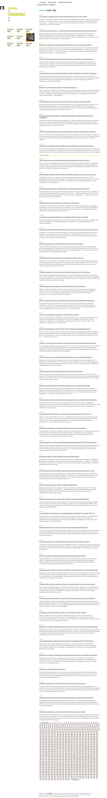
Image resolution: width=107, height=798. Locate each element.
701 (43, 776)
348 (55, 747)
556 (49, 764)
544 (74, 762)
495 (55, 759)
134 (43, 731)
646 (66, 771)
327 (55, 746)
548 (86, 762)
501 (72, 759)
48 (82, 724)
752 (69, 779)
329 (60, 746)
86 (40, 727)
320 (94, 744)
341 (94, 746)
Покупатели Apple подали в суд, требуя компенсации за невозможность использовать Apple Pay (68, 30)
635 (94, 769)
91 (50, 727)
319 (91, 744)
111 (40, 729)
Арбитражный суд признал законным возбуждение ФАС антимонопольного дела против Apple (67, 174)
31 (46, 724)
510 (97, 759)
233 (86, 737)
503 (77, 759)
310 (66, 744)
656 (94, 771)
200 (52, 736)
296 (86, 742)
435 (63, 754)
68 (63, 726)
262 (49, 741)
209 (77, 736)
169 (83, 732)
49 (84, 724)
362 (94, 747)
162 (63, 732)
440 (77, 754)
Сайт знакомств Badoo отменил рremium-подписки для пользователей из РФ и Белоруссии (66, 641)
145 (74, 731)
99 (67, 727)
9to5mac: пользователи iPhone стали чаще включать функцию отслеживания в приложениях (66, 300)
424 (91, 752)
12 (66, 722)
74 (75, 726)
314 (77, 744)
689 (69, 774)
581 (60, 766)
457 (66, 756)
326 (52, 746)
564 (72, 764)
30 (44, 724)
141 (63, 731)
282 (46, 742)
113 (46, 729)
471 (46, 757)
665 (60, 772)
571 (91, 764)
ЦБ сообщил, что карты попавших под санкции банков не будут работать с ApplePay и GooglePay (68, 655)
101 (73, 727)
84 (96, 726)
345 (46, 747)
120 (65, 729)
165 (72, 732)
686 (60, 774)
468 (97, 756)
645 (63, 771)
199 (49, 736)
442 (83, 754)
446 (94, 754)
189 (80, 734)
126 (82, 729)
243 (55, 739)
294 (80, 742)
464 (86, 756)
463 (83, 756)
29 (42, 724)
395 (69, 751)
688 (66, 774)
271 (74, 741)
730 (66, 777)
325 (49, 746)
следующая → (75, 779)
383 (94, 749)
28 (40, 724)
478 (66, 757)
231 (80, 737)
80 (88, 726)
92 (53, 727)
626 (69, 769)
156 (46, 732)
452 (52, 756)
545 (77, 762)
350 (60, 747)
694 (83, 774)
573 (97, 764)
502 (74, 759)
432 (55, 754)
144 (72, 731)
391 (57, 751)
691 (74, 774)
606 (72, 767)
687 (63, 774)
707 (60, 776)
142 (66, 731)
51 (88, 724)
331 (66, 746)
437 (69, 754)
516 (55, 761)
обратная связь (52, 2)
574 (40, 766)
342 (97, 746)
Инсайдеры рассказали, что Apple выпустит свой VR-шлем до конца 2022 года (62, 683)
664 (57, 772)
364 (40, 749)
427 (40, 754)
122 (70, 729)
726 (55, 777)
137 (52, 731)
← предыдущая (43, 722)
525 (80, 761)
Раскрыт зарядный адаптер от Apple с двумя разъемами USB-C (58, 485)
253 (83, 739)
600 (55, 767)
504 (80, 759)
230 (77, 737)
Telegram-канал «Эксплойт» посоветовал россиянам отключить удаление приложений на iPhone (68, 400)
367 (49, 749)
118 (59, 729)
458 (69, 756)
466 (91, 756)
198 (46, 736)
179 (52, 734)
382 (91, 749)
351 (63, 747)
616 (40, 769)
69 (65, 726)
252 (80, 739)
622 (57, 769)
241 (49, 739)
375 (72, 749)
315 (80, 744)
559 (57, 764)
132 (99, 729)
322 (40, 746)
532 (40, 762)
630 (80, 769)
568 (83, 764)
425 (94, 752)
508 (91, 759)
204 (63, 736)
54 (94, 724)
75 (78, 726)
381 (88, 749)
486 (88, 757)
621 (55, 769)
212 (86, 736)
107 (90, 727)
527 (86, 761)
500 (69, 759)
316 (83, 744)
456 (63, 756)
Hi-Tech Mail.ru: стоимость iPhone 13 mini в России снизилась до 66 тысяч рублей (63, 16)
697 (91, 774)
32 (48, 724)
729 (63, 777)
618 (46, 769)
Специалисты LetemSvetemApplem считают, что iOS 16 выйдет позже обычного (63, 612)
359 (86, 747)
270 (72, 741)
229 (74, 737)
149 (86, 731)
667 (66, 772)
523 (74, 761)
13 (68, 722)
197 (43, 736)
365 (43, 749)
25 (93, 722)
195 (97, 734)
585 (72, 766)
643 (57, 771)
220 (49, 737)
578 (52, 766)
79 (86, 726)
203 (60, 736)
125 (79, 729)
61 (48, 726)
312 (71, 744)
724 (49, 777)
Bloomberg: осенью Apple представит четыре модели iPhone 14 (58, 87)
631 (83, 769)
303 (46, 744)
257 (94, 739)
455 (60, 756)
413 (60, 752)
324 (46, 746)
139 (57, 731)
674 (86, 772)
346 (49, 747)
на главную (43, 2)
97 (63, 727)
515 (52, 761)
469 (40, 757)
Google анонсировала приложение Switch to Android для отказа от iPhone (61, 371)
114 (49, 729)
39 (63, 724)
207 (72, 736)
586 (74, 766)
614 (94, 767)
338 (86, 746)
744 (46, 779)
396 (72, 751)
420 (80, 752)
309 (63, 744)
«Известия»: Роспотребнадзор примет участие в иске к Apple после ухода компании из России (67, 343)
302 (43, 744)
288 (63, 742)
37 (59, 724)
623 (60, 769)
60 (46, 726)
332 (69, 746)
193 (91, 734)
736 (83, 777)
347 (52, 747)
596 (43, 767)
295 (83, 742)
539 (60, 762)
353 (69, 747)
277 (91, 741)
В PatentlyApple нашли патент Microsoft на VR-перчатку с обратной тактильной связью (65, 101)
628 (74, 769)
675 (88, 772)
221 (52, 737)
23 (89, 722)
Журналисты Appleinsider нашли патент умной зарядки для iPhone (59, 314)
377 (77, 749)
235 (91, 737)
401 (86, 751)
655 (91, 771)
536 (52, 762)
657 (97, 771)
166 (74, 732)
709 (66, 776)
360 (88, 747)
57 (40, 726)
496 (57, 759)
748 (57, 779)
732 (72, 777)
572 (94, 764)
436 (66, 754)
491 (43, 759)
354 (72, 747)
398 (77, 751)
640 (49, 771)
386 (43, 751)
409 (49, 752)
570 (88, 764)
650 (77, 771)
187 (74, 734)
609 (80, 767)
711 (72, 776)
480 (72, 757)
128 (87, 729)
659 (43, 772)
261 (46, 741)
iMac (54, 10)
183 (63, 734)
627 (72, 769)
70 (67, 726)
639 (46, 771)
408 (46, 752)
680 (43, 774)
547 (83, 762)
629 (77, 769)
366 (46, 749)
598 (49, 767)
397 (74, 751)
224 (60, 737)
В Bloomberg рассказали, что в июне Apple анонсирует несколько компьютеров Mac (64, 499)
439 (74, 754)
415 (66, 752)
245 (60, 739)
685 (57, 774)
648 (72, 771)
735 (80, 777)
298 (91, 742)
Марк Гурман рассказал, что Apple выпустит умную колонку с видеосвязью (61, 244)
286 (57, 742)
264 (55, 741)
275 (86, 741)
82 (92, 726)
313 (74, 744)
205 (66, 736)
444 (88, 754)
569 (86, 764)
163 (66, 732)
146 (77, 731)
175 (40, 734)
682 (49, 774)
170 (86, 732)
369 (55, 749)
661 (49, 772)
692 (77, 774)
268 (66, 741)
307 (57, 744)
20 (83, 722)
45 (75, 724)
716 (86, 776)
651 (80, 771)
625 (66, 769)
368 (52, 749)
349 (57, 747)
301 (40, 744)
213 (88, 736)
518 (60, 761)
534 (46, 762)
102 (75, 727)
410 (52, 752)
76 (80, 726)
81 (90, 726)
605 (69, 767)
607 (74, 767)
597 (46, 767)
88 (44, 727)
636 (97, 769)
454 (57, 756)
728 (60, 777)
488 (94, 757)
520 (66, 761)
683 (52, 774)
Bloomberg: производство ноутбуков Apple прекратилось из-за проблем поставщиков (64, 385)
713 (77, 776)
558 (55, 764)
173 (94, 732)
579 (55, 766)
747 (55, 779)
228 (72, 737)
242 (52, 739)
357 (80, 747)
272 (77, 741)
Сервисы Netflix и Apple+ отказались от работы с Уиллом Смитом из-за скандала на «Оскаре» (67, 584)
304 (49, 744)
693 (80, 774)
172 (91, 732)
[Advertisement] (69, 786)
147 (80, 731)
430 (49, 754)
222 (55, 737)
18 (79, 722)
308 (60, 744)
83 (94, 726)
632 (86, 769)
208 (74, 736)
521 (69, 761)
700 (40, 776)
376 (74, 749)
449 (43, 756)
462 (80, 756)
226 (66, 737)
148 (83, 731)
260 (43, 741)
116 (54, 729)
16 (75, 722)
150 (88, 731)
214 (91, 736)
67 (61, 726)
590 (86, 766)
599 (52, 767)
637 (40, 771)
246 (63, 739)
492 (46, 759)
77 (82, 726)
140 (60, 731)
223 (57, 737)
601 (57, 767)
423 (88, 752)
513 (46, 761)
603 (63, 767)
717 (88, 776)
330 (63, 746)
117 (57, 729)
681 (46, 774)
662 (52, 772)
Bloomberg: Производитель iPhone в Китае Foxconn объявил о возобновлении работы (65, 329)
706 (57, 776)
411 (55, 752)
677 (94, 772)
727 (57, 777)
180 (55, 734)
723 (46, 777)
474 (55, 757)
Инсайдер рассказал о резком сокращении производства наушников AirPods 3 (62, 556)
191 (86, 734)
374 (69, 749)
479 (69, 757)
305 (52, 744)
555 (46, 764)
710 (69, 776)
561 (63, 764)
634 (91, 769)
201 (55, 736)
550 (91, 762)
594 (97, 766)
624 (63, 769)
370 (57, 749)
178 (49, 734)
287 (60, 742)
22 (87, 722)
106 (87, 727)
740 (94, 777)
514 (49, 761)
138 (55, 731)
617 (43, 769)
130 (93, 729)
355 (74, 747)
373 (66, 749)
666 (63, 772)
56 (98, 724)
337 (83, 746)
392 (60, 751)
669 (72, 772)
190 (83, 734)
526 (83, 761)
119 (62, 729)
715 (83, 776)
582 (63, 766)
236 (94, 737)
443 (86, 754)
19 (81, 722)
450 (46, 756)
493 (49, 759)
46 (78, 724)
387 (46, 751)
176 (43, 734)
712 (74, 776)
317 (86, 744)
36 (57, 724)
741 (97, 777)
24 (91, 722)
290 (69, 742)
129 (90, 729)
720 (97, 776)
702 (46, 776)
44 (73, 724)
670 (74, 772)
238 (40, 739)
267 (63, 741)
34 (53, 724)
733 (74, 777)
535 (49, 762)
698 (94, 774)
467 (94, 756)
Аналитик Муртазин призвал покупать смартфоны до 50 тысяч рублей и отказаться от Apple (66, 470)
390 (55, 751)
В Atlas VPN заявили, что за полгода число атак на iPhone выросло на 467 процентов (64, 272)
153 (97, 731)
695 (86, 774)
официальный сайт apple (64, 2)
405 (97, 751)
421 (83, 752)
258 (97, 739)
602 (60, 767)
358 (83, 747)
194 (94, 734)
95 (59, 727)
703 (49, 776)
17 (77, 722)
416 (69, 752)
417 (71, 752)
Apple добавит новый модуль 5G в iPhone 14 (52, 669)
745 (49, 779)
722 (43, 777)
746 (52, 779)
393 (63, 751)
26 (95, 722)
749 (60, 779)
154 (40, 732)
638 (43, 771)
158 (52, 732)
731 (69, 777)
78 (84, 726)
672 (80, 772)
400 (83, 751)
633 (88, 769)
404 (94, 751)
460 (74, 756)
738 (88, 777)
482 (77, 757)
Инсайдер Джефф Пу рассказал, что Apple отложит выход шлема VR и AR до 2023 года (65, 414)
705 (55, 776)
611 (86, 767)
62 (50, 726)
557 (52, 764)
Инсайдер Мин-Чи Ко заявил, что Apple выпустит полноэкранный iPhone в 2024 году (64, 188)
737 (86, 777)
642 (55, 771)
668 (69, 772)
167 (77, 732)
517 (57, 761)
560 (60, 764)
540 (63, 762)
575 (43, 766)
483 (80, 757)
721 (40, 777)
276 (88, 741)
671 (77, 772)
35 (55, 724)
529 (91, 761)
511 (40, 761)
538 (57, 762)
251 (77, 739)
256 (91, 739)
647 (69, 771)
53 (92, 724)
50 (86, 724)
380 (86, 749)
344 (43, 747)
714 (80, 776)
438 (72, 754)
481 (74, 757)
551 (94, 762)
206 (69, 736)
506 (86, 759)
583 (66, 766)
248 (69, 739)
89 (46, 727)
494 (52, 759)
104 (81, 727)
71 (69, 726)
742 (40, 779)
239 (43, 739)
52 (90, 724)
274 (83, 741)
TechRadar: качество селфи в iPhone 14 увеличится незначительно (59, 203)
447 (97, 754)
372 (63, 749)
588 (80, 766)
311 (69, 744)
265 (57, 741)
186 (72, 734)
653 (86, 771)
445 (91, 754)
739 (91, 777)
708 (63, 776)
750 (63, 779)
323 (43, 746)
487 (91, 757)
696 (88, 774)
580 (57, 766)
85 (98, 726)
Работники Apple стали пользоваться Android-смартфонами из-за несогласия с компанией (66, 697)
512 (43, 761)
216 (97, 736)
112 (43, 729)
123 (73, 729)
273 (80, 741)
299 (94, 742)
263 (52, 741)
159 (55, 732)
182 (60, 734)
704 (52, 776)
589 (83, 766)
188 (77, 734)
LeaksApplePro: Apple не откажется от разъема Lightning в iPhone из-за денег (62, 286)
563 (69, 764)
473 (52, 757)
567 (80, 764)
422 (86, 752)
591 (88, 766)
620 (52, 769)
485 (86, 757)
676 (91, 772)
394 (66, 751)
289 (66, 742)
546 (80, 762)
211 (83, 736)
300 (97, 742)
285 (55, 742)
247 (66, 739)
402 (88, 751)
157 (49, 732)
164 (69, 732)
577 (49, 766)
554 (43, 764)
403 (91, 751)
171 (88, 732)
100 (70, 727)
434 (60, 754)
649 (74, 771)
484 (83, 757)
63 (53, 726)
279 (97, 741)
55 (96, 724)
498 (63, 759)
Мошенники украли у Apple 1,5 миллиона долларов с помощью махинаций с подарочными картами (68, 570)
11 (64, 722)
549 (88, 762)
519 (63, 761)
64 (55, 726)
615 (97, 767)
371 (60, 749)
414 (63, 752)
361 (91, 747)
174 (97, 732)
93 (55, 727)
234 (88, 737)
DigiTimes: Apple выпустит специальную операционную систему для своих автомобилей (65, 357)
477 (63, 757)
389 (52, 751)
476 (60, 757)
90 (48, 727)
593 (94, 766)
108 (92, 727)
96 (61, 727)
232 (83, 737)
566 (77, 764)
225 (63, 737)
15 (72, 722)
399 (80, 751)
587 (77, 766)
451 (49, 756)
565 (74, 764)
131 (96, 729)
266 (60, 741)
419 (77, 752)
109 (95, 727)
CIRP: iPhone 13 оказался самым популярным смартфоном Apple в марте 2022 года (64, 160)
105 (84, 727)
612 (88, 767)
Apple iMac (49, 793)
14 (70, 722)
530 (94, 761)
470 (43, 757)
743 (43, 779)
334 (74, 746)
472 (49, 757)
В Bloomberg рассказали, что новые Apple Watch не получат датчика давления (62, 428)
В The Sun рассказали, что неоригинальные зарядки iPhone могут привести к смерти (64, 541)
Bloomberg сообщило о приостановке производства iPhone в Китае (59, 456)
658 (40, 772)
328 (57, 746)
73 (73, 726)
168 (80, 732)
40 (65, 724)
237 (97, 737)
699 (97, 774)
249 (72, 739)
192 (88, 734)
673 (83, 772)
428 (43, 754)
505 (83, 759)
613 (91, 767)
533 (43, 762)
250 (74, 739)
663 (55, 772)
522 (71, 761)
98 (65, 727)
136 (49, 731)
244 (57, 739)
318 (88, 744)
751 (66, 779)
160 (57, 732)
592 (91, 766)
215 (94, 736)
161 (60, 732)
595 (40, 767)
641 (52, 771)
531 (97, 761)
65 (57, 726)
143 (69, 731)
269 (69, 741)
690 (72, 774)
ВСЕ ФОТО (20, 26)
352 (66, 747)
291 (72, 742)
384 (97, 749)
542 (69, 762)
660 (46, 772)
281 (43, 742)
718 (91, 776)
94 (57, 727)
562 (66, 764)
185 (69, 734)
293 (77, 742)
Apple (49, 10)
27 (98, 722)
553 (40, 764)
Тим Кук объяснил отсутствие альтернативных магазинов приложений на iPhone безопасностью (68, 442)
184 (66, 734)
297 (88, 742)
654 (88, 771)
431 (52, 754)
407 (43, 752)
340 (91, 746)
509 (94, 759)
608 (77, 767)
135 (46, 731)
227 (69, 737)
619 (49, 769)
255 (88, 739)
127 (85, 729)
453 (55, 756)
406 (40, 752)
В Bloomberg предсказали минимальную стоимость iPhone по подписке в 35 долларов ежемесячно (68, 626)
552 (97, 762)
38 (61, 724)
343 (40, 747)
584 (69, 766)
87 (42, 727)
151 (91, 731)
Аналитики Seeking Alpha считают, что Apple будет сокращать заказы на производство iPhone (67, 598)
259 (40, 741)
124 (76, 729)
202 (57, 736)
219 (46, 737)
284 (52, 742)
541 (66, 762)
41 (67, 724)
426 (97, 752)
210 (80, 736)
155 (43, 732)
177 (46, 734)
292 (74, 742)
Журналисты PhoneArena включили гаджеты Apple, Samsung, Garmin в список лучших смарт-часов (68, 229)
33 (50, 724)
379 (83, 749)
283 (49, 742)
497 (60, 759)
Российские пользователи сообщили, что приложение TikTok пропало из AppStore (63, 217)
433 (57, 754)
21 (85, 722)
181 (57, 734)
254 (86, 739)
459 (72, 756)
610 (83, 767)
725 (52, 777)
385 (40, 751)
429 (46, 754)
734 (77, 777)
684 (55, 774)
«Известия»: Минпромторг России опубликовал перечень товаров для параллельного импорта (67, 131)
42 (69, 724)
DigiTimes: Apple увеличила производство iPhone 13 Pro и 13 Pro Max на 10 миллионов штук (66, 59)
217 (40, 737)
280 (40, 742)
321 (97, 744)
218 (43, 737)
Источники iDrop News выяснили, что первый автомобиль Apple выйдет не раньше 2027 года (67, 513)
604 (66, 767)
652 (83, 771)
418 (74, 752)
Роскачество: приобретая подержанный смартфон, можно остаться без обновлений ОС (65, 45)
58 (42, 726)
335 (77, 746)
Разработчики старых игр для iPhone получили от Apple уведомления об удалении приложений (67, 73)
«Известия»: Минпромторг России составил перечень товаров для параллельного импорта (66, 146)
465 (88, 756)
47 (80, 724)
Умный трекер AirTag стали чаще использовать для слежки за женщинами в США (63, 527)
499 (66, 759)
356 (77, 747)
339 (88, 746)
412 (57, 752)
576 (46, 766)
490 (40, 759)
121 (68, 729)
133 (40, 731)
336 (80, 746)
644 (60, 771)
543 (72, 762)
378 (80, 749)
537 (55, 762)
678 (97, 772)
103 (78, 727)
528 (88, 761)
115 (51, 729)
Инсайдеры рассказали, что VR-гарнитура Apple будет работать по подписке (62, 712)
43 (71, 724)
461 (77, 756)
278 (94, 741)
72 (71, 726)
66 (59, 726)
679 (40, 774)
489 (97, 757)
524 (77, 761)
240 (46, 739)
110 (98, 727)
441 (80, 754)
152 (94, 731)
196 (40, 736)
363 (97, 747)
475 (57, 757)
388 (49, 751)
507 (88, 759)
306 (55, 744)
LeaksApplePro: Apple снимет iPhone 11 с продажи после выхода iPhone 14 (61, 258)
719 (94, 776)
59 (44, 726)
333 (72, 746)
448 (40, 756)
